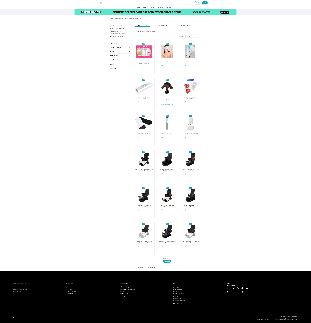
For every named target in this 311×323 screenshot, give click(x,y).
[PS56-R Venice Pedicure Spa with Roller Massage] (167, 195)
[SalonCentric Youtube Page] (247, 288)
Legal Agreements (177, 289)
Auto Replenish (123, 296)
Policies (175, 291)
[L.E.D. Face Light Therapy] (167, 51)
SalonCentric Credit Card (126, 287)
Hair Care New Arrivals (117, 26)
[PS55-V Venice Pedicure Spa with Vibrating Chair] (144, 231)
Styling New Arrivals (116, 36)
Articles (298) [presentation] (164, 25)
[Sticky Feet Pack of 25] (144, 123)
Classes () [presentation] (184, 25)
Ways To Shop (123, 286)
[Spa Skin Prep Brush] (167, 123)
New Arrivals (113, 24)
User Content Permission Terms (181, 295)
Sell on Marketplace (17, 291)
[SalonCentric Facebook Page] (228, 288)
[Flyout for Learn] (152, 8)
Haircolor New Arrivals (117, 28)
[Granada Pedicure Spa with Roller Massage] (190, 195)
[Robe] (167, 87)
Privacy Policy (176, 296)
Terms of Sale (176, 286)
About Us (15, 286)
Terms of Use (176, 287)
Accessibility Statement (179, 300)
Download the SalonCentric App (127, 289)
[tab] (142, 25)
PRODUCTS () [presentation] (142, 25)
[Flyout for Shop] (138, 8)
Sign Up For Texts (124, 293)
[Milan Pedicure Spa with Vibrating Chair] (144, 195)
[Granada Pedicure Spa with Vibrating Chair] (167, 159)
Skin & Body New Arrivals (118, 33)
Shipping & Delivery (71, 291)
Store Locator (123, 291)
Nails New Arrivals (115, 31)
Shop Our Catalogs (124, 295)
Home (111, 18)
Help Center (69, 289)
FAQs (67, 286)
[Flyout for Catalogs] (160, 8)
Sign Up (198, 2)
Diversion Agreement (178, 293)
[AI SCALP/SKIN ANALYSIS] (190, 123)
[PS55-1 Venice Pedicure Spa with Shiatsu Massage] (190, 231)
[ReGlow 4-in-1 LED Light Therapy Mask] (190, 87)
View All (119, 24)
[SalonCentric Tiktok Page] (242, 288)
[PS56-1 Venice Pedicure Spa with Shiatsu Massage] (144, 159)
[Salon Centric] (105, 2)
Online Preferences (177, 302)
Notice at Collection (178, 298)
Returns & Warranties (71, 293)
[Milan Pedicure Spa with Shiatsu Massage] (167, 231)
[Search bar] (210, 3)
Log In (204, 2)
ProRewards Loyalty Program (20, 289)
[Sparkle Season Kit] (144, 51)
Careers (14, 287)
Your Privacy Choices (190, 304)
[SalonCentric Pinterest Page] (238, 288)
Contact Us (69, 287)
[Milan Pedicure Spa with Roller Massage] (190, 159)
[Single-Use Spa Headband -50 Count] (144, 87)
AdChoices (274, 319)
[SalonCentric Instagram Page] (233, 288)
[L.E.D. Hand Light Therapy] (190, 51)
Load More (167, 261)
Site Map (296, 319)
